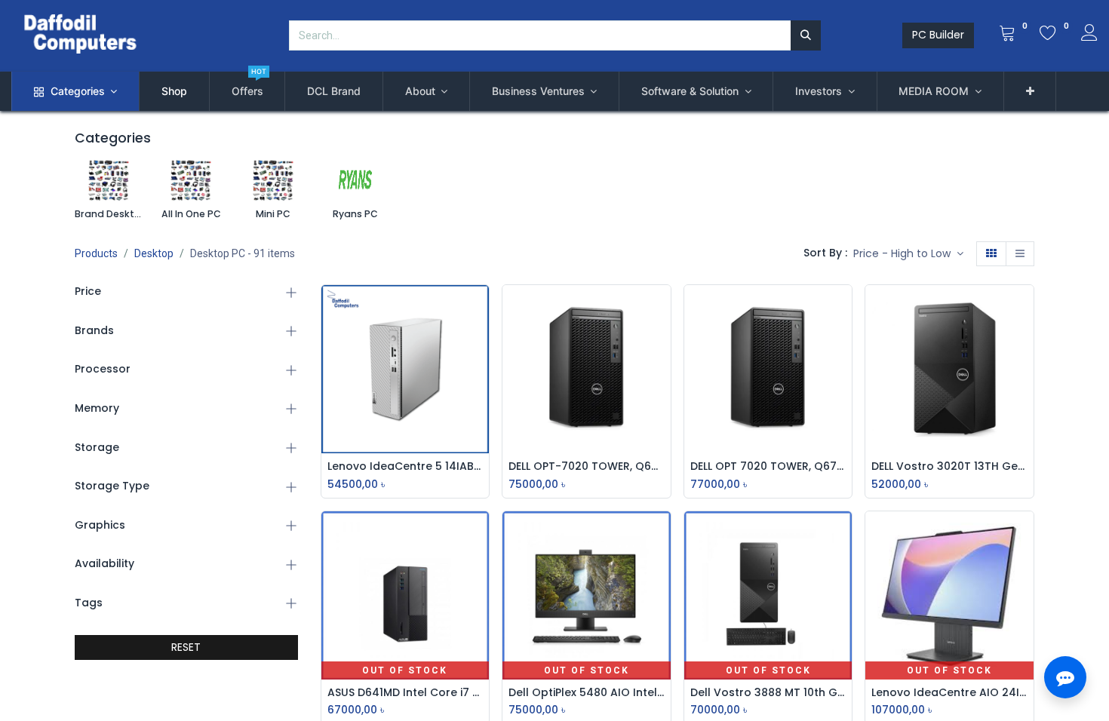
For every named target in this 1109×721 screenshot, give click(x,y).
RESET (186, 647)
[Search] (806, 35)
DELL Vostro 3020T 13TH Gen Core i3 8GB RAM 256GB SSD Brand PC (949, 466)
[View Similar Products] (481, 409)
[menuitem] (174, 91)
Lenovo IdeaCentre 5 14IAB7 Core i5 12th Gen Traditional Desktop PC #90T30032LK (405, 466)
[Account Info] (1089, 35)
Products (96, 253)
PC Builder (938, 34)
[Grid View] (991, 254)
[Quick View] (481, 308)
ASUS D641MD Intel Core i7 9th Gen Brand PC (405, 693)
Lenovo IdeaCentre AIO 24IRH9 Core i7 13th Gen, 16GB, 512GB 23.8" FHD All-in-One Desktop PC (949, 693)
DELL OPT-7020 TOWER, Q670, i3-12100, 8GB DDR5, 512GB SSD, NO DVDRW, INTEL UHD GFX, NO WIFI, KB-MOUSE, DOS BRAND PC (586, 466)
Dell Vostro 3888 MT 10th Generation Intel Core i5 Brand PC (768, 693)
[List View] (1020, 254)
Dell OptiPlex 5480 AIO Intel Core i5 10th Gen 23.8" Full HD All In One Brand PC (586, 693)
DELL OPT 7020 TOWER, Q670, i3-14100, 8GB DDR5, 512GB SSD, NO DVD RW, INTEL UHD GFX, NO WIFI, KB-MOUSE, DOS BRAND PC (768, 466)
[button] (1030, 91)
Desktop (154, 253)
